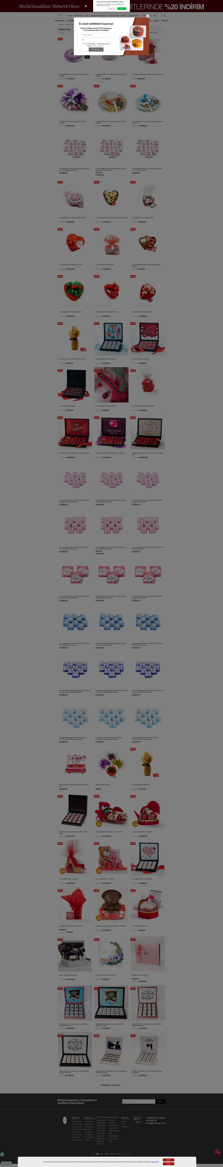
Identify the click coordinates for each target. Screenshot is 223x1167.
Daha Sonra (112, 8)
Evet (122, 8)
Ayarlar (168, 1164)
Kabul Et (169, 1160)
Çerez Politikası (155, 1162)
